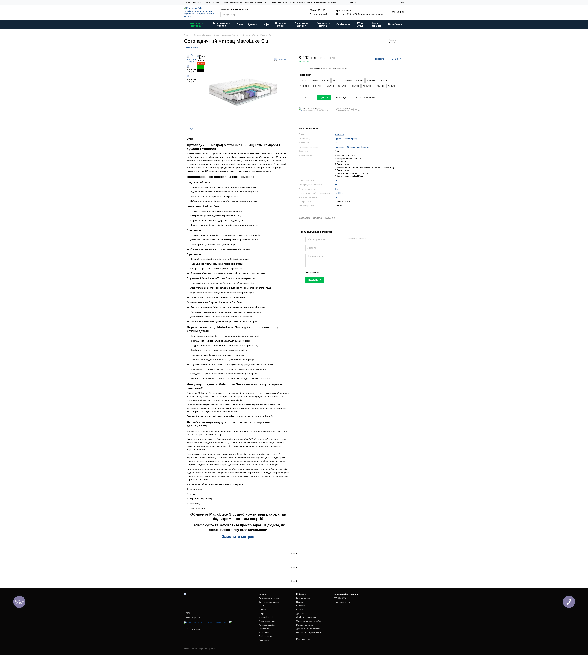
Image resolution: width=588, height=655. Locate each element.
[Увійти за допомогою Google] (374, 239)
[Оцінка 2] (328, 272)
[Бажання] (387, 2)
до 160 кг (339, 193)
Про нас (187, 2)
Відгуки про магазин (278, 2)
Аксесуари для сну (301, 24)
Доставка (217, 2)
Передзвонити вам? (318, 14)
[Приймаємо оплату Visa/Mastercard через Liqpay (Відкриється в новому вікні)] (206, 622)
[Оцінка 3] (333, 272)
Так (336, 189)
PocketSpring (351, 138)
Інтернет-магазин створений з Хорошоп (199, 649)
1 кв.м (303, 80)
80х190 (325, 80)
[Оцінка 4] (338, 272)
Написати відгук (191, 47)
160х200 (367, 86)
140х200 (317, 86)
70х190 (314, 80)
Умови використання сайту (256, 2)
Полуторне (366, 147)
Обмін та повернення (232, 2)
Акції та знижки (376, 24)
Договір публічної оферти (301, 2)
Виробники (395, 24)
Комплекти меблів (323, 24)
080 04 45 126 (317, 10)
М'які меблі (359, 24)
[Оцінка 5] (343, 272)
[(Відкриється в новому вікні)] (231, 622)
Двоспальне (340, 147)
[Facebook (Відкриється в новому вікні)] (345, 2)
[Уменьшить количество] (301, 97)
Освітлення (343, 24)
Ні (336, 180)
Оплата (207, 2)
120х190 (371, 80)
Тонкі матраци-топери (222, 24)
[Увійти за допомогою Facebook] (369, 239)
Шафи (265, 24)
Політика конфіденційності (326, 2)
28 (336, 143)
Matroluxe (339, 134)
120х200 (384, 80)
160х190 (355, 86)
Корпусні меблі (280, 24)
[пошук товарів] (293, 14)
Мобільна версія (194, 629)
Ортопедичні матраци (196, 24)
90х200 (359, 80)
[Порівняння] (392, 2)
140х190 (304, 86)
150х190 (329, 86)
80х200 (336, 80)
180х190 (380, 86)
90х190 (348, 80)
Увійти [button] (307, 68)
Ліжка (240, 24)
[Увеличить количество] (310, 97)
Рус (355, 2)
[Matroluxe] (280, 59)
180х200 (392, 86)
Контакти (197, 2)
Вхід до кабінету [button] (304, 598)
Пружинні (339, 138)
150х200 (342, 86)
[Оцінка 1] (323, 272)
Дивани (252, 24)
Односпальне (353, 147)
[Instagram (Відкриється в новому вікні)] (342, 2)
